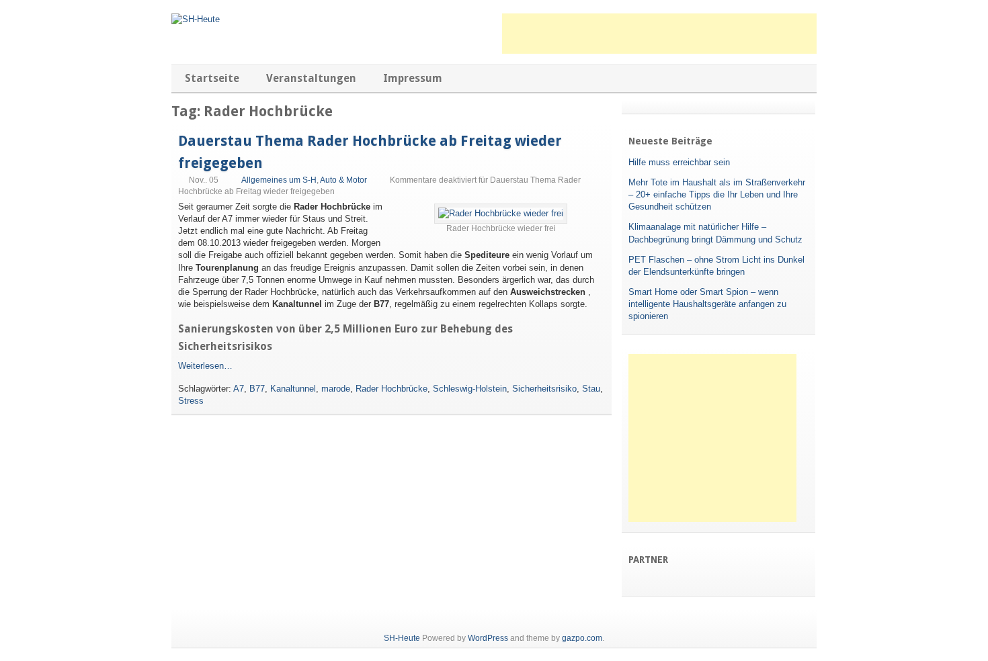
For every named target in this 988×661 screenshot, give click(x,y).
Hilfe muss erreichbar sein (679, 162)
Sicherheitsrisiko (544, 389)
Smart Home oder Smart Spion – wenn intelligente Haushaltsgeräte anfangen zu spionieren (707, 304)
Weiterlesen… (205, 366)
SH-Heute (402, 638)
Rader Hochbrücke (391, 389)
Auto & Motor (343, 180)
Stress (191, 401)
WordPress (488, 638)
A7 (238, 389)
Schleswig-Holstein (470, 389)
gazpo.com (582, 638)
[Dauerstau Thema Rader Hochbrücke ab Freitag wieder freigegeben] (501, 213)
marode (335, 389)
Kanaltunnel (293, 389)
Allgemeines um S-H (279, 180)
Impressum (412, 78)
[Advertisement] (659, 33)
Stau (591, 389)
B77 (257, 389)
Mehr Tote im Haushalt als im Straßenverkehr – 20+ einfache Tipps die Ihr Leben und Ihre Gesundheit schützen (716, 194)
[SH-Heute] (195, 19)
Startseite (212, 78)
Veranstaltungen (311, 78)
